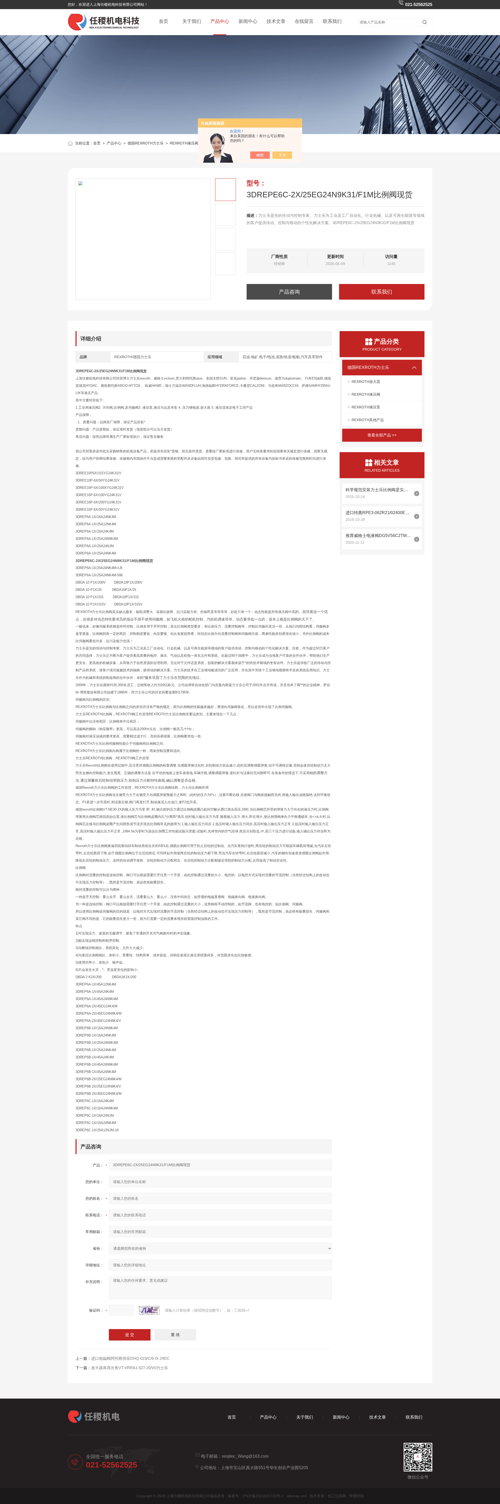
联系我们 (332, 21)
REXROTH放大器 (366, 382)
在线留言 (304, 21)
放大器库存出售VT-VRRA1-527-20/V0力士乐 (129, 1368)
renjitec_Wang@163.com (245, 1456)
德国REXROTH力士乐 (146, 143)
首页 (163, 21)
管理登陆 (356, 1496)
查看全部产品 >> (382, 435)
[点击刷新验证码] (149, 1310)
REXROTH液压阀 (184, 143)
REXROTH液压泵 (366, 407)
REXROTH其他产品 (368, 420)
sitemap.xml (297, 1496)
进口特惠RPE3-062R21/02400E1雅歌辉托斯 (378, 512)
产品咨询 (289, 292)
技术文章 (276, 21)
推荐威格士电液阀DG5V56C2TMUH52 (378, 535)
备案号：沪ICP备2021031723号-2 (256, 1496)
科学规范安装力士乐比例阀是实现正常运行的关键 (378, 490)
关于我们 (191, 21)
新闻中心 (248, 21)
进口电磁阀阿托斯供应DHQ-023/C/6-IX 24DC (130, 1358)
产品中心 (219, 21)
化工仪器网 (337, 1496)
